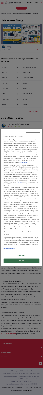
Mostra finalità (21, 255)
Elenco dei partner (9, 248)
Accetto (21, 261)
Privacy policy (23, 162)
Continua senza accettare (33, 132)
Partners (19, 182)
